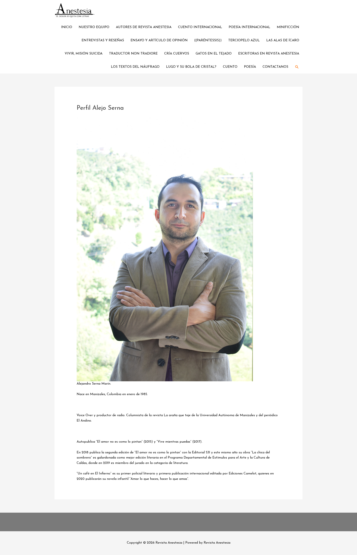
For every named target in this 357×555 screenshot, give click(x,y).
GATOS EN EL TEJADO (214, 53)
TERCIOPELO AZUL (244, 40)
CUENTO (230, 67)
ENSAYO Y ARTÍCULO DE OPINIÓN (159, 40)
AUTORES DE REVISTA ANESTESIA (143, 27)
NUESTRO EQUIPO (94, 27)
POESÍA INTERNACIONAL (249, 27)
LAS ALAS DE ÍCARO (282, 40)
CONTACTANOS (275, 67)
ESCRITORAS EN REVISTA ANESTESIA (268, 53)
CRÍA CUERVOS (176, 53)
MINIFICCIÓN (288, 27)
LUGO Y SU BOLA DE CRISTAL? (191, 67)
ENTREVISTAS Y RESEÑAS (103, 40)
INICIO (66, 27)
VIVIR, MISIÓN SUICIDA (83, 53)
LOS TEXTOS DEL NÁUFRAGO (135, 67)
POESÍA (250, 67)
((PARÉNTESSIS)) (208, 40)
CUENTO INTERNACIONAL (200, 27)
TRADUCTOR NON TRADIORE (133, 53)
